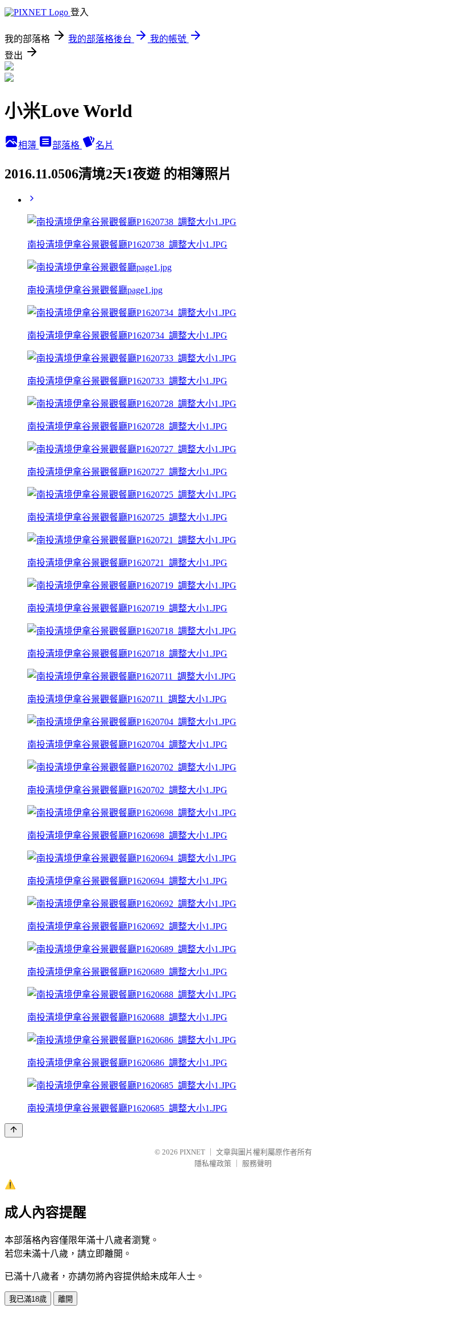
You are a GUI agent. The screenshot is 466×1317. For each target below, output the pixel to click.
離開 (65, 1299)
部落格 (67, 145)
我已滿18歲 (28, 1299)
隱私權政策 (212, 1163)
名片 (104, 145)
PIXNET (192, 1152)
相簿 (28, 145)
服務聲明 (257, 1163)
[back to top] (14, 1130)
